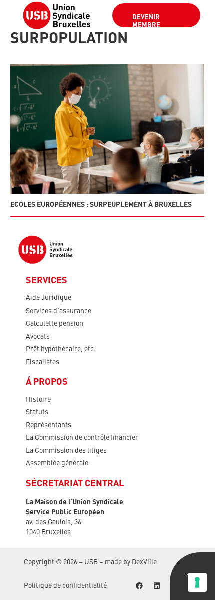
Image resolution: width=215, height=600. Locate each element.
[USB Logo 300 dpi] (57, 15)
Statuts (37, 412)
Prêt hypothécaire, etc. (61, 349)
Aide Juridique (49, 298)
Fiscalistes (43, 362)
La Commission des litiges (66, 450)
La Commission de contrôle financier (82, 437)
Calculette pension (55, 323)
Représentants (49, 425)
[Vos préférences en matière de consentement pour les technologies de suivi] (197, 582)
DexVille (144, 562)
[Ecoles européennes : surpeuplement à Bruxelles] (107, 129)
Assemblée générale (57, 463)
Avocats (38, 336)
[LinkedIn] (157, 586)
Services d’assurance (59, 311)
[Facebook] (139, 586)
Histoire (38, 399)
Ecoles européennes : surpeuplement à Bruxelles (101, 204)
